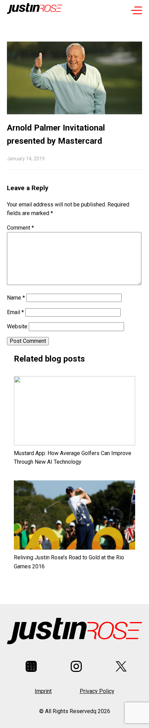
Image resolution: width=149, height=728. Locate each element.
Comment (20, 227)
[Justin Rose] (34, 10)
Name (16, 297)
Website (17, 326)
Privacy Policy (97, 691)
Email (15, 312)
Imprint (43, 691)
